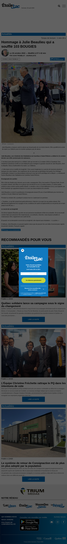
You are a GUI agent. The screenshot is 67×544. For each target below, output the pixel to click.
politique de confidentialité (40, 292)
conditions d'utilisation (27, 294)
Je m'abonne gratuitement (33, 280)
